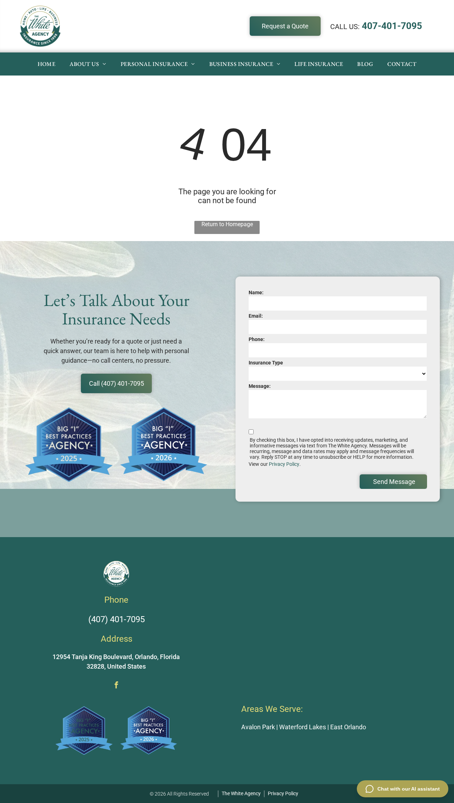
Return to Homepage (227, 224)
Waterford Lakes (302, 727)
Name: (256, 292)
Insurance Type (266, 363)
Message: (260, 386)
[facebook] (116, 686)
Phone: (257, 339)
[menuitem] (47, 64)
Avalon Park (258, 727)
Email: (256, 316)
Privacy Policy (284, 464)
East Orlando (348, 727)
